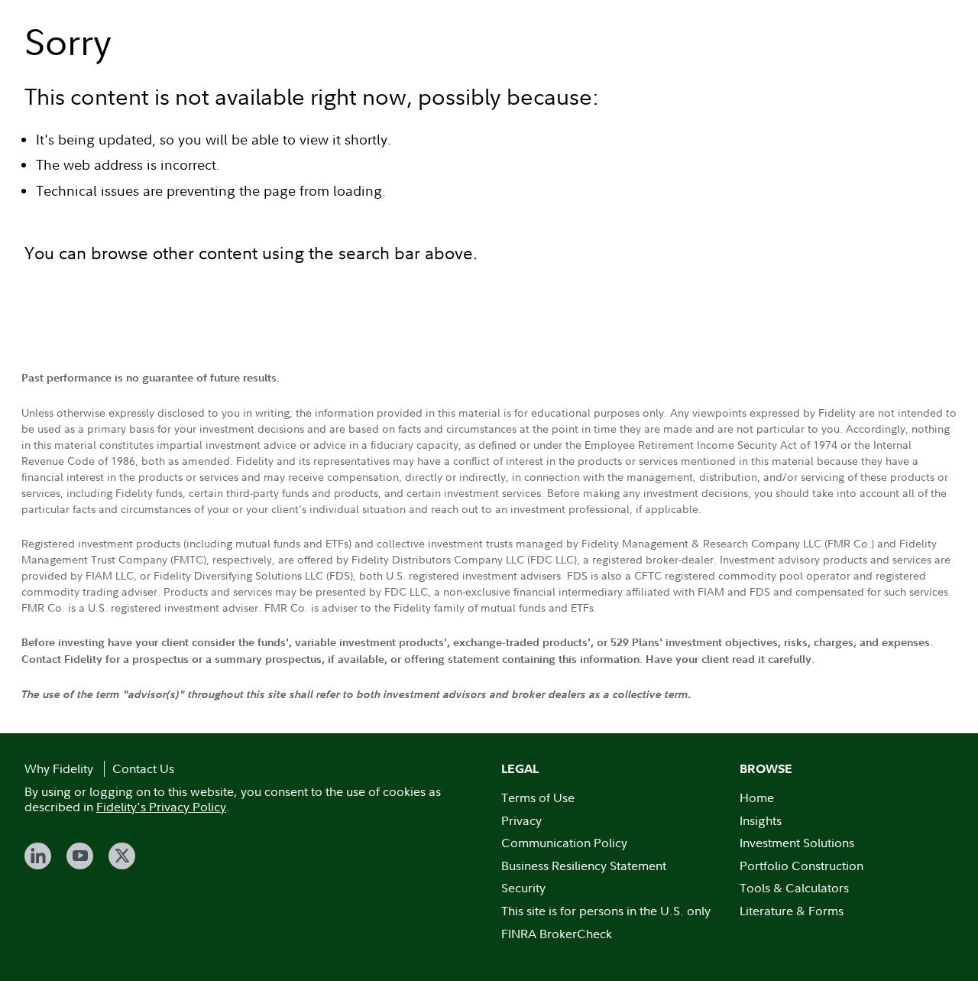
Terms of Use (538, 797)
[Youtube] (79, 856)
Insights (761, 820)
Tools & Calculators (794, 887)
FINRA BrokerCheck (556, 933)
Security (523, 887)
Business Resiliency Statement (583, 865)
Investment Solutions (797, 842)
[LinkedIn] (37, 856)
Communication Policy (564, 842)
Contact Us (143, 768)
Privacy (521, 820)
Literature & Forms (792, 910)
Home (757, 797)
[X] (121, 856)
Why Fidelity (58, 768)
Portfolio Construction (801, 865)
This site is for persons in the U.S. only (606, 910)
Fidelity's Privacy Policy (161, 806)
